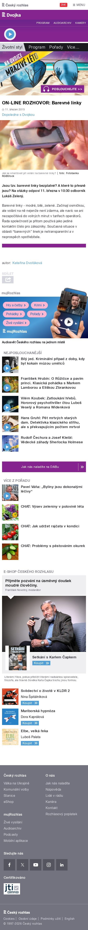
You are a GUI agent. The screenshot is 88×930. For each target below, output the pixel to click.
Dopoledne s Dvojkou (18, 115)
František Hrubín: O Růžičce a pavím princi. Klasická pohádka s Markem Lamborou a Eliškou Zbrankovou (52, 383)
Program (42, 23)
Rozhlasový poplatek (61, 814)
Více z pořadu (17, 481)
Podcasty (11, 835)
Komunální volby (16, 789)
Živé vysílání (14, 323)
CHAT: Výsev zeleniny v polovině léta (52, 506)
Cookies (9, 918)
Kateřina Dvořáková (27, 263)
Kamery (80, 23)
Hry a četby (14, 305)
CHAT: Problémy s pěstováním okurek (53, 546)
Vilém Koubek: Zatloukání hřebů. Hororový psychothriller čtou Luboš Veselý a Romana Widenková (51, 402)
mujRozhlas (11, 293)
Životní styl (12, 47)
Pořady (56, 47)
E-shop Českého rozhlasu (29, 572)
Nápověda (53, 789)
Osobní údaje (28, 918)
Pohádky (12, 314)
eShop (9, 802)
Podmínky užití (51, 918)
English (69, 918)
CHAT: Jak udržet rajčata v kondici (50, 526)
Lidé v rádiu (54, 796)
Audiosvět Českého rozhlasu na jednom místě (33, 342)
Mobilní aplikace (16, 841)
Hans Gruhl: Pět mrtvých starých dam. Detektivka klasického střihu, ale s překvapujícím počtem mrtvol (50, 422)
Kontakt (52, 808)
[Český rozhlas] (15, 5)
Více (73, 47)
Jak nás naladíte (58, 783)
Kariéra (51, 802)
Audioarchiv (62, 23)
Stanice (9, 796)
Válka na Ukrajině (16, 783)
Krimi (38, 305)
